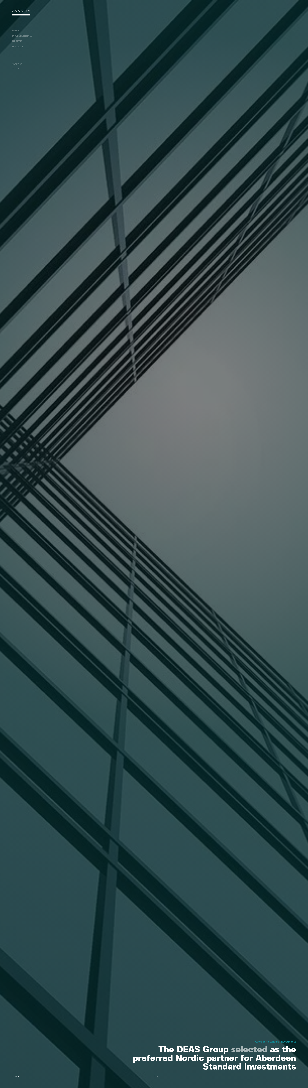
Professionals (22, 36)
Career (17, 41)
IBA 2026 (17, 46)
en (17, 1077)
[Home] (21, 13)
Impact (17, 31)
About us (17, 64)
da (13, 1077)
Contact (17, 69)
